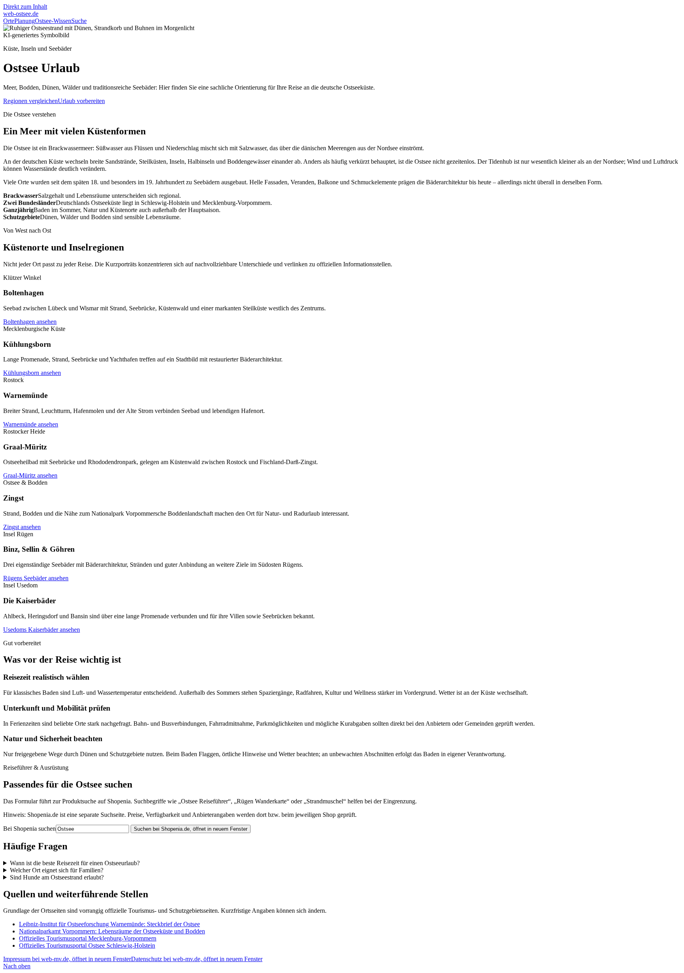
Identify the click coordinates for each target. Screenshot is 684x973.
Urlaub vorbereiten (81, 100)
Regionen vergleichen (30, 100)
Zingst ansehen (22, 527)
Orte (8, 20)
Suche (79, 20)
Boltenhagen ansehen (30, 321)
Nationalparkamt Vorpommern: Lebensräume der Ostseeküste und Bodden (112, 931)
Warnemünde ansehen (30, 424)
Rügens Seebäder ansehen (35, 578)
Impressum (67, 959)
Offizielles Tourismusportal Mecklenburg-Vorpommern (87, 938)
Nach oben (16, 966)
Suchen (190, 829)
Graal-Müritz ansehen (30, 475)
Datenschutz (196, 959)
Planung (24, 20)
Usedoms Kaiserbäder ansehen (41, 629)
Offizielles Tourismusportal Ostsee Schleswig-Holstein (87, 945)
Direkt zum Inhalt (25, 6)
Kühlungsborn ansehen (32, 372)
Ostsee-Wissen (53, 20)
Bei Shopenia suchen (29, 828)
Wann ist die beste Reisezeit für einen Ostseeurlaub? (75, 863)
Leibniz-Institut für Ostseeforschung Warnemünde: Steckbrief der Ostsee (109, 924)
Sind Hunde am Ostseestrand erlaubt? (57, 877)
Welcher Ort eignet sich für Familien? (56, 870)
